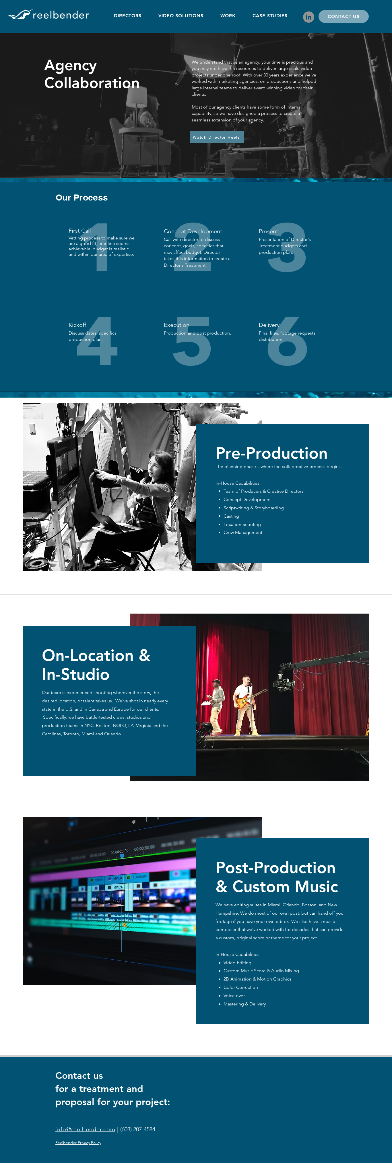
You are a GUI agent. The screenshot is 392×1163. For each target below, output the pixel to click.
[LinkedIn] (308, 17)
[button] (181, 15)
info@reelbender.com (85, 1129)
